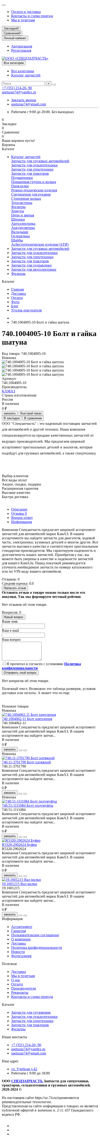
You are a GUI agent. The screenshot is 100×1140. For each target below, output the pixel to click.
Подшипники (22, 178)
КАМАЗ (8, 391)
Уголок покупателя (26, 310)
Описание (19, 509)
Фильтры (18, 207)
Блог (15, 306)
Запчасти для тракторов (30, 173)
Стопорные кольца (26, 198)
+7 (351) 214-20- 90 (17, 88)
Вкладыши (19, 232)
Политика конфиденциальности (36, 947)
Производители (23, 988)
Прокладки (20, 186)
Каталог (8, 1005)
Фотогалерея (21, 956)
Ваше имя (9, 621)
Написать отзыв (15, 588)
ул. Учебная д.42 (24, 1069)
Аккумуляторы (23, 228)
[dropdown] (4, 5)
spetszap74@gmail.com (28, 104)
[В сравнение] (25, 750)
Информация (21, 522)
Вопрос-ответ (22, 518)
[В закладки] (20, 750)
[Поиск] (54, 84)
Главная (17, 289)
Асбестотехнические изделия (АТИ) (40, 244)
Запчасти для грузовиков (31, 1012)
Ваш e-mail (10, 630)
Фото (15, 302)
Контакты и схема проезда (32, 16)
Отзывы (19, 513)
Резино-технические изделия (34, 190)
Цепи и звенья (22, 215)
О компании (21, 939)
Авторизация (21, 46)
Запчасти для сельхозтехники (34, 165)
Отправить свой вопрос (20, 672)
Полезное (9, 964)
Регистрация (21, 50)
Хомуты (17, 211)
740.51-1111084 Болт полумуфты (27, 805)
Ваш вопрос (11, 639)
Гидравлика (20, 236)
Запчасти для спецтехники (32, 169)
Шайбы (17, 240)
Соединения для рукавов (31, 194)
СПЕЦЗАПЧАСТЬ (27, 1081)
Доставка (18, 293)
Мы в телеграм (23, 20)
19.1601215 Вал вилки (19, 884)
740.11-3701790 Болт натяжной (26, 762)
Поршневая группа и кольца (33, 182)
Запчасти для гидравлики (31, 265)
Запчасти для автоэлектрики (33, 269)
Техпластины (21, 203)
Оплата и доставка (26, 12)
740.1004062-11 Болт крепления (27, 719)
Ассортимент (21, 927)
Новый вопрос (13, 617)
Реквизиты (19, 992)
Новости (18, 952)
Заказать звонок (23, 100)
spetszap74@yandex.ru (19, 92)
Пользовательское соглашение (35, 935)
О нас (15, 980)
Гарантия (18, 931)
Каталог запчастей (25, 75)
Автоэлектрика (23, 223)
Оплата (17, 298)
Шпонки (18, 219)
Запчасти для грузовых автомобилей (40, 161)
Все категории (22, 71)
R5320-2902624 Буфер (19, 845)
